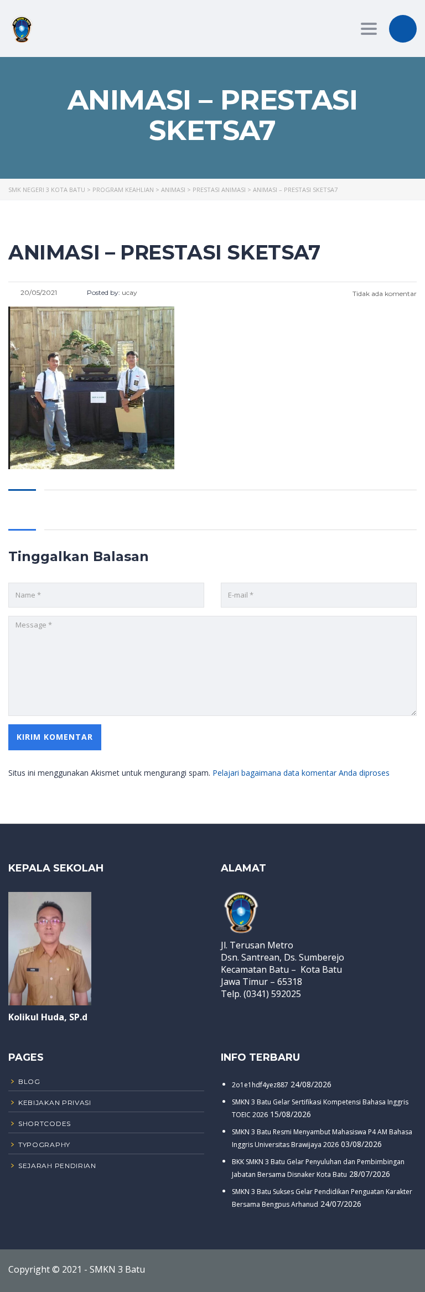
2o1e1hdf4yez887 (260, 1084)
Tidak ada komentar (384, 293)
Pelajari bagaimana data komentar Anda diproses (301, 772)
